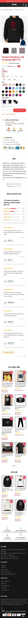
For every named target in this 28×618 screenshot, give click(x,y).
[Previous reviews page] (17, 356)
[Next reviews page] (24, 356)
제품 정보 (3, 565)
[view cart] (26, 5)
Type (3, 69)
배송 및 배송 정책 (5, 581)
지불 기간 (3, 583)
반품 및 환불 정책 (5, 585)
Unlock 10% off (3, 611)
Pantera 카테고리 (20, 9)
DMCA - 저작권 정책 (6, 571)
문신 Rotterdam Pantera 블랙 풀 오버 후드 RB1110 (20, 514)
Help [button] (25, 616)
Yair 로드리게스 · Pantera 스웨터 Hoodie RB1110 (7, 490)
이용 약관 (3, 567)
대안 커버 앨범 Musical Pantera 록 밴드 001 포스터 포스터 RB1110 (7, 385)
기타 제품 (3, 587)
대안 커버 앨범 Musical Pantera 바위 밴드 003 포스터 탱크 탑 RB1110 (20, 385)
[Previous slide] (3, 29)
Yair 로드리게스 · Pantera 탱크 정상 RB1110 (6, 409)
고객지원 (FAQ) (4, 590)
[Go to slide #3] (22, 50)
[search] (23, 5)
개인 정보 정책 (4, 569)
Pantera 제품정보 (8, 9)
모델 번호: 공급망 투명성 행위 (8, 574)
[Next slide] (25, 29)
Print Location (5, 97)
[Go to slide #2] (14, 50)
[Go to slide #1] (6, 50)
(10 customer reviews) (14, 63)
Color (3, 82)
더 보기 (14, 465)
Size (3, 74)
